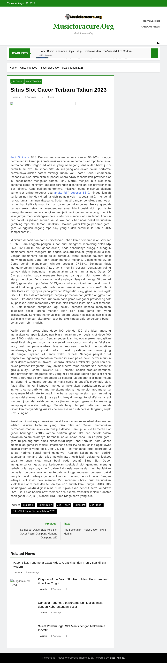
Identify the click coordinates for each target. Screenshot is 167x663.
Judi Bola (28, 505)
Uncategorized (33, 81)
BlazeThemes (116, 657)
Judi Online (17, 81)
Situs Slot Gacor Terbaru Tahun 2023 (34, 511)
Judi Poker (63, 505)
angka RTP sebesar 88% (71, 192)
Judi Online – (19, 157)
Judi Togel (96, 505)
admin (16, 97)
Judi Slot (80, 505)
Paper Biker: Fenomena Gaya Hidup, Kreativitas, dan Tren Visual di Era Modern (85, 51)
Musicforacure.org (83, 26)
